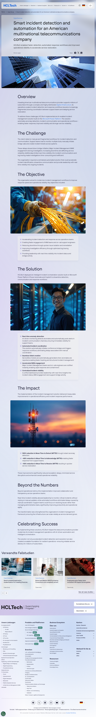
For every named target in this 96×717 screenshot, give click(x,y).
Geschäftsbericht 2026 (55, 632)
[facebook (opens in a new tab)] (75, 53)
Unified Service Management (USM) (11, 685)
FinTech (28, 666)
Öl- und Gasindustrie (29, 676)
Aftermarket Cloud (31, 644)
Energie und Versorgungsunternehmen (33, 658)
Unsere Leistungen (24, 5)
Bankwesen (29, 662)
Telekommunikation (31, 686)
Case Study (11, 12)
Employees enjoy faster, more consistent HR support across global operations (78, 581)
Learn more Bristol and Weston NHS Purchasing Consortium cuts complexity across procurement (48, 574)
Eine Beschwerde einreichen (78, 709)
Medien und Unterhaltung (33, 690)
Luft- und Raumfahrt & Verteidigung (33, 652)
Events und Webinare (54, 665)
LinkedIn (45, 703)
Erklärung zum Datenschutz (36, 709)
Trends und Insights (54, 661)
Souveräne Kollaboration (33, 638)
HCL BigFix (31, 632)
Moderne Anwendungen (9, 653)
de (84, 5)
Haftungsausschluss (21, 709)
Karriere (64, 5)
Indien (78, 640)
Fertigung (27, 672)
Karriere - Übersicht (81, 625)
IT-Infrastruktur (4, 672)
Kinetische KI (6, 642)
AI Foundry (5, 638)
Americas (78, 633)
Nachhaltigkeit (53, 653)
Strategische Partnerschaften (56, 651)
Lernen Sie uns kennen (81, 628)
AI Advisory (5, 627)
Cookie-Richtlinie (71, 713)
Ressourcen (57, 5)
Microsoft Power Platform (52, 119)
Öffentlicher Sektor (29, 680)
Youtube (57, 703)
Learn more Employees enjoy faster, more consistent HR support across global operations (80, 574)
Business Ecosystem (42, 5)
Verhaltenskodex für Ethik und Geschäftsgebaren (61, 636)
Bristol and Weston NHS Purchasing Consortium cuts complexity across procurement (46, 581)
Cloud (4, 674)
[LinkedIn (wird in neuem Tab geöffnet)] (81, 53)
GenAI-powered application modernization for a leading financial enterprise (15, 581)
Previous (3, 593)
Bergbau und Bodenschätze (31, 674)
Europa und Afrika (80, 637)
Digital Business (18, 18)
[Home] (10, 5)
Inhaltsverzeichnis (64, 709)
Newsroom (52, 647)
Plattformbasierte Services (9, 683)
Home (3, 12)
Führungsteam (53, 645)
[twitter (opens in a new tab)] (78, 53)
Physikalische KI (7, 644)
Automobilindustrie (29, 654)
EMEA (77, 653)
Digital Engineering (7, 666)
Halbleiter (29, 692)
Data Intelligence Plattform (33, 627)
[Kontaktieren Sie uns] (90, 5)
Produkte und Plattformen (34, 622)
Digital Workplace (7, 678)
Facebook (33, 703)
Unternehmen (53, 628)
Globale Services (5, 670)
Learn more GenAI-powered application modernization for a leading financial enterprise (16, 574)
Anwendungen (4, 647)
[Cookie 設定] (3, 713)
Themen (63, 703)
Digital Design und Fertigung (10, 663)
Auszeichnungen (53, 634)
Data (4, 651)
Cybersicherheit (7, 676)
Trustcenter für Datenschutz (56, 649)
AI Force (5, 636)
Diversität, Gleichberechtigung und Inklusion (59, 639)
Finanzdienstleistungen (30, 660)
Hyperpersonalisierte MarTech (34, 641)
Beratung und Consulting (9, 649)
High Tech (29, 688)
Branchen (33, 5)
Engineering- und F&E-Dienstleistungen (10, 661)
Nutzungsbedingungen (51, 709)
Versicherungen (30, 668)
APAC (77, 655)
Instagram (51, 703)
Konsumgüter (28, 656)
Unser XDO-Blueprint (29, 625)
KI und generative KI (5, 625)
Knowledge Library (54, 667)
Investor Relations (54, 643)
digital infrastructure (63, 105)
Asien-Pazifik (79, 635)
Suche (79, 5)
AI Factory (5, 633)
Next (6, 593)
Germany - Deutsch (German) (82, 702)
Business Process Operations (7, 657)
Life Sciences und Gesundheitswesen (33, 670)
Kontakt (12, 709)
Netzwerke (5, 680)
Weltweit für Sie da (54, 641)
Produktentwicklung (8, 668)
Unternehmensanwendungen (10, 655)
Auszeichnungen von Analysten (57, 630)
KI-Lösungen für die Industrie (10, 640)
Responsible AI (8, 631)
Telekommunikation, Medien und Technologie (35, 684)
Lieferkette (3, 687)
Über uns (50, 5)
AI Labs (7, 629)
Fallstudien (52, 663)
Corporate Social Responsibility (57, 638)
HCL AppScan (33, 635)
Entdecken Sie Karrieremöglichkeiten (85, 630)
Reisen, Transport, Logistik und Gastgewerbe (35, 695)
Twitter (39, 703)
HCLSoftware (71, 5)
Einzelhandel (28, 682)
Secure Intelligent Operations (31, 630)
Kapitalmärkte (30, 664)
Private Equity (28, 678)
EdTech (3, 659)
